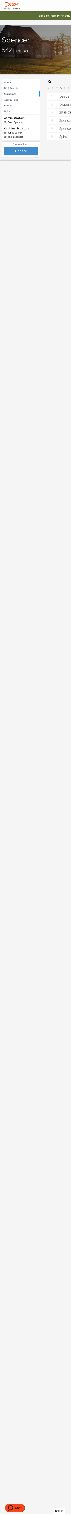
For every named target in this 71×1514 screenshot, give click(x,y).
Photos (8, 105)
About (7, 82)
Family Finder (60, 15)
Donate (21, 151)
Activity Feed (11, 99)
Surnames (10, 94)
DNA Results (11, 88)
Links (7, 111)
